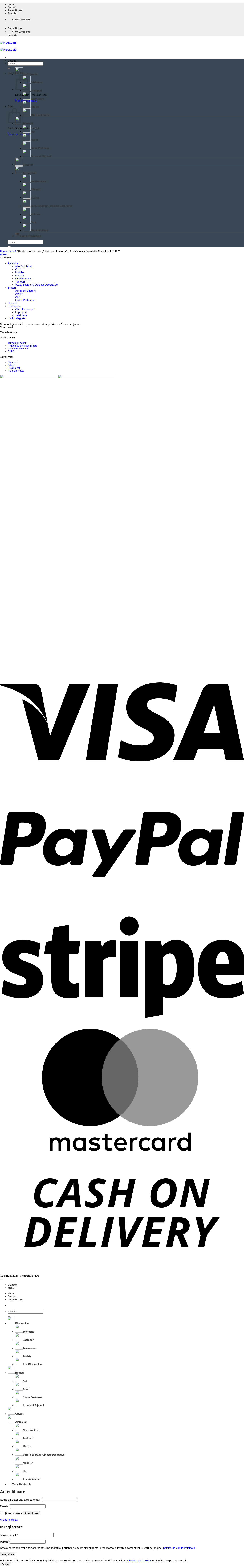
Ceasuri (28, 164)
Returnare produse (18, 348)
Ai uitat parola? (9, 1519)
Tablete (34, 106)
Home (11, 4)
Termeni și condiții (18, 342)
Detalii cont (14, 367)
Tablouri (35, 189)
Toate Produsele (28, 235)
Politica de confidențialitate (22, 345)
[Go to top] (1, 1279)
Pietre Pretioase (39, 148)
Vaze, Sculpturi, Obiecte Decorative (51, 206)
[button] (15, 10)
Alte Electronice (39, 115)
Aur (32, 131)
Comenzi (12, 362)
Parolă (5, 1506)
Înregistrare (8, 1554)
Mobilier (35, 214)
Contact (12, 7)
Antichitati (29, 173)
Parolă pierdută (16, 370)
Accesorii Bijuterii (41, 156)
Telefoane (36, 82)
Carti (33, 222)
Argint (34, 139)
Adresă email (9, 1534)
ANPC (11, 351)
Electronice (30, 74)
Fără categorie (16, 318)
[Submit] (9, 68)
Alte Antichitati (39, 230)
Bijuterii (28, 123)
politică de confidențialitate (179, 1547)
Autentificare (31, 1513)
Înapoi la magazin (18, 133)
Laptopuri (36, 90)
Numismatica (38, 181)
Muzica (34, 197)
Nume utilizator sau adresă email (20, 1499)
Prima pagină (8, 251)
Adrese (11, 365)
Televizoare (37, 98)
